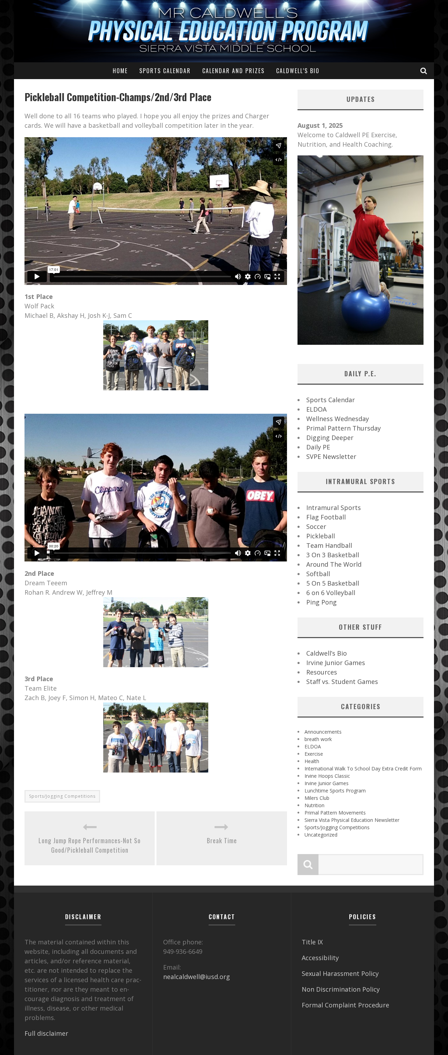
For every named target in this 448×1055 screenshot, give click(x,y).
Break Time (222, 840)
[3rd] (155, 738)
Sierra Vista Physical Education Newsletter (351, 820)
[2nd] (155, 632)
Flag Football (326, 517)
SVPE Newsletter (331, 456)
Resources (321, 672)
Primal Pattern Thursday (343, 428)
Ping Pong (321, 602)
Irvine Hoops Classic (327, 776)
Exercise (313, 753)
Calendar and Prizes (233, 71)
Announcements (323, 731)
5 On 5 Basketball (332, 583)
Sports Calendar (165, 71)
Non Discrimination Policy (341, 989)
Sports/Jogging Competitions (62, 796)
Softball (318, 574)
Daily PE (318, 447)
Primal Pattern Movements (335, 812)
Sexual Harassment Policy (340, 973)
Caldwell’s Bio (298, 71)
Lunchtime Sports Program (335, 790)
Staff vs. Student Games (342, 681)
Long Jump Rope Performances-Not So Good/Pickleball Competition (89, 845)
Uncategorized (320, 834)
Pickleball (320, 536)
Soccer (316, 526)
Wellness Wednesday (337, 418)
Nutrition (314, 805)
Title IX (312, 942)
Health (311, 761)
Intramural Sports (333, 507)
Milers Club (316, 798)
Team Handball (329, 545)
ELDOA (316, 409)
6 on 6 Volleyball (330, 592)
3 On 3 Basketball (332, 555)
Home (120, 71)
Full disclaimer (46, 1033)
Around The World (334, 564)
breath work (318, 739)
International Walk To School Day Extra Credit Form (363, 768)
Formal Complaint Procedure (345, 1005)
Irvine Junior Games (335, 662)
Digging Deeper (330, 437)
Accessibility (320, 957)
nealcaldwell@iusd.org (196, 976)
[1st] (155, 355)
